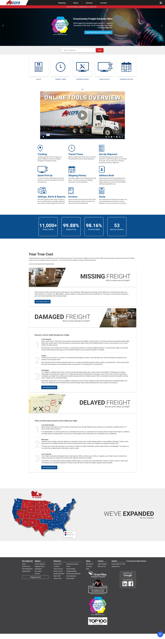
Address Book (26, 571)
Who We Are (89, 564)
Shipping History (39, 566)
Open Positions (102, 564)
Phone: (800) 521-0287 (118, 564)
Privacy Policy (70, 578)
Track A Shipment (40, 564)
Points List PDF (58, 571)
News (87, 569)
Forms (68, 566)
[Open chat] (160, 634)
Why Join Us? (102, 566)
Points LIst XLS (58, 569)
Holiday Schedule (71, 571)
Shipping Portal (35, 577)
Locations (56, 566)
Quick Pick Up (26, 566)
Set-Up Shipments (27, 569)
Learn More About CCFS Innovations (98, 32)
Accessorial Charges (72, 564)
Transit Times (57, 564)
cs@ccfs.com (116, 566)
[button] (3, 26)
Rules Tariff (57, 576)
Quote (24, 564)
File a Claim (38, 571)
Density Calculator (59, 573)
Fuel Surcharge (70, 569)
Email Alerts (38, 569)
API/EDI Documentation (73, 573)
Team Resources (71, 576)
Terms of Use (57, 578)
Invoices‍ (37, 573)
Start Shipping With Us (42, 301)
